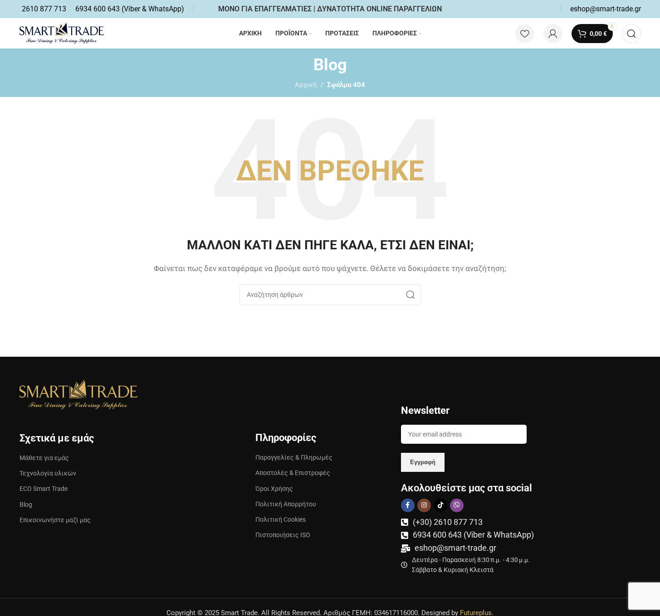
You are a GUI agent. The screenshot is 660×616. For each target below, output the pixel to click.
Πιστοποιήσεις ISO (282, 534)
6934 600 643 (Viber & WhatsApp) (473, 534)
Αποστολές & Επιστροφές (292, 472)
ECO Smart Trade (44, 488)
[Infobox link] (44, 9)
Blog (26, 504)
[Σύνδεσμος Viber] (457, 505)
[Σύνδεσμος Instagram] (424, 505)
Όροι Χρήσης (274, 488)
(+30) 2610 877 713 (448, 522)
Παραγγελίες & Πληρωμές (293, 457)
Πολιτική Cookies (280, 519)
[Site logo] (62, 33)
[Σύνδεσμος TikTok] (440, 505)
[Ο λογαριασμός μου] (553, 33)
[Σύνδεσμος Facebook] (408, 505)
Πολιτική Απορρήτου (285, 504)
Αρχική (306, 85)
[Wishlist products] (525, 33)
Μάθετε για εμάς (44, 457)
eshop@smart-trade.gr (455, 548)
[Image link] (78, 394)
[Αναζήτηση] (631, 33)
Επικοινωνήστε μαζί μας (55, 520)
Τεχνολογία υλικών (48, 473)
